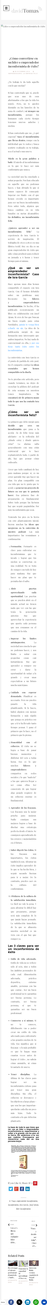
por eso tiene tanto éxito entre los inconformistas (23, 347)
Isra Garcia (24, 1205)
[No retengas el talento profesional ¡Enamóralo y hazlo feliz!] (13, 1263)
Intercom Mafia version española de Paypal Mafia (33, 1274)
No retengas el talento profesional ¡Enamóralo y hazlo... (13, 1273)
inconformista (13, 1205)
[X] (19, 1302)
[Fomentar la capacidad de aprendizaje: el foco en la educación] (23, 1263)
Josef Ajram (33, 1205)
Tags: (13, 1201)
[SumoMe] (44, 1302)
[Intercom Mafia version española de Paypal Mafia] (34, 1263)
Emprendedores (15, 73)
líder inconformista (23, 1209)
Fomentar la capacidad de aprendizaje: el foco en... (23, 1273)
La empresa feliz (30, 73)
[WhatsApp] (36, 1302)
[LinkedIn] (27, 1302)
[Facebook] (11, 1302)
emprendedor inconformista (27, 1201)
